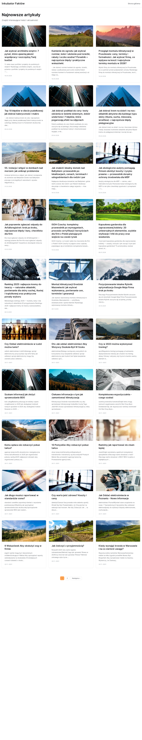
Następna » (76, 578)
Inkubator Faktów (13, 3)
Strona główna (134, 3)
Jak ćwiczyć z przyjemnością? (68, 545)
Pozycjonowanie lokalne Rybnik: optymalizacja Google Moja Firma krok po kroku (116, 287)
